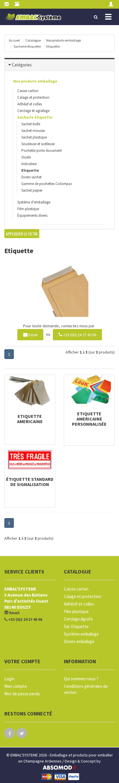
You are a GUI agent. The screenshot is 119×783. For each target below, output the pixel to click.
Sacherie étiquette (27, 46)
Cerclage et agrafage (33, 110)
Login (9, 678)
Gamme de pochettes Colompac (46, 183)
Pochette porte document (41, 150)
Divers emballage (79, 641)
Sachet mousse (33, 130)
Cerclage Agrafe (78, 619)
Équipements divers (32, 215)
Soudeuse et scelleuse (38, 143)
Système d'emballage (33, 202)
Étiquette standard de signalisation (29, 481)
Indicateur (29, 163)
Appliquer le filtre (22, 234)
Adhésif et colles (29, 104)
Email (33, 334)
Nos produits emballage (63, 40)
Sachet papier (31, 190)
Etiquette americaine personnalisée (89, 419)
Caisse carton (27, 90)
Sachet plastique (34, 137)
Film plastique (28, 208)
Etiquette (53, 46)
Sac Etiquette (76, 626)
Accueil (14, 40)
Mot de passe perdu (22, 693)
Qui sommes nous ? (81, 678)
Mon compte (15, 686)
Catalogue (33, 40)
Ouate (26, 157)
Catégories (22, 65)
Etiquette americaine (30, 418)
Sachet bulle (30, 124)
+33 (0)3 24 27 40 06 (79, 334)
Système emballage (81, 634)
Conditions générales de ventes (86, 689)
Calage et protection (33, 97)
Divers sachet (31, 177)
